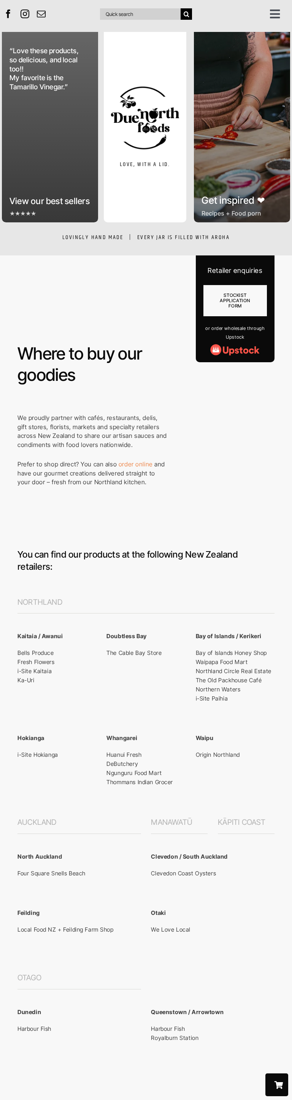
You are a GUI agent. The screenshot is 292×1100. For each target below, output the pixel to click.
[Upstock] (235, 346)
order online (136, 464)
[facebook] (8, 14)
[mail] (41, 14)
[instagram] (25, 14)
